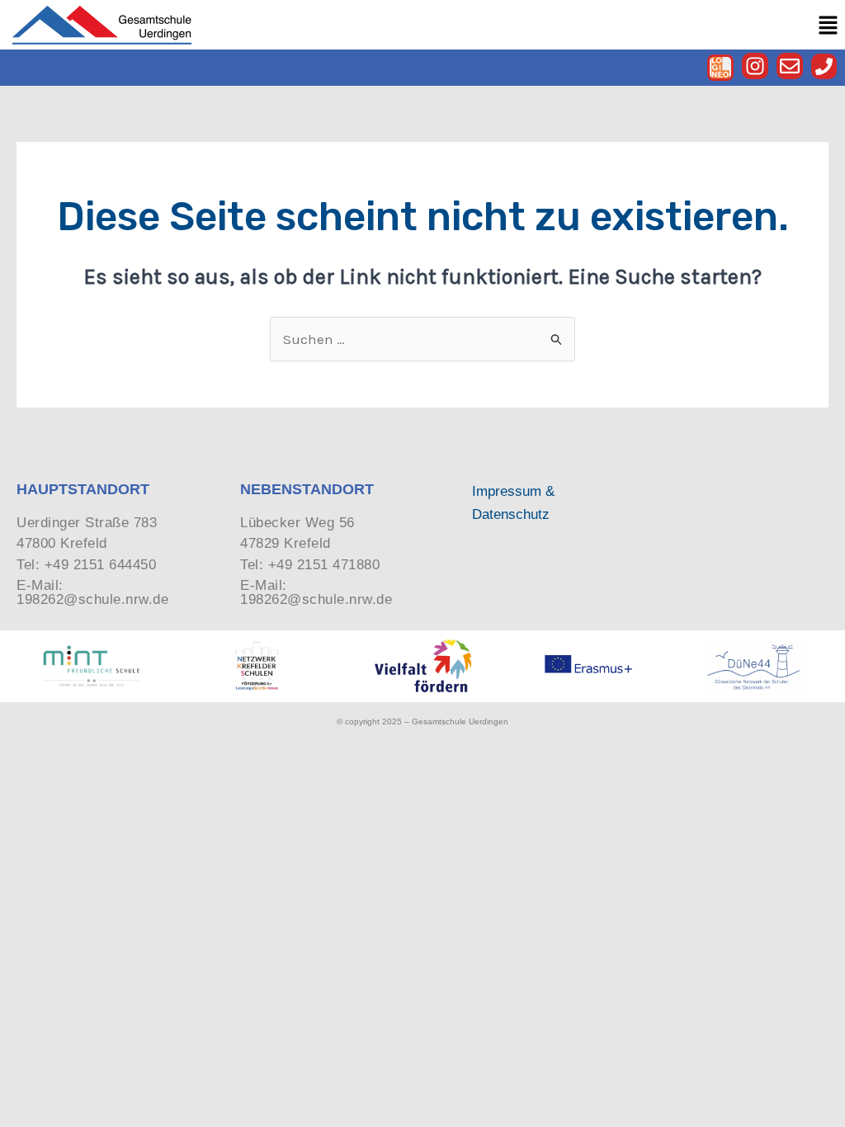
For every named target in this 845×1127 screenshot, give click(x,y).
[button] (828, 25)
